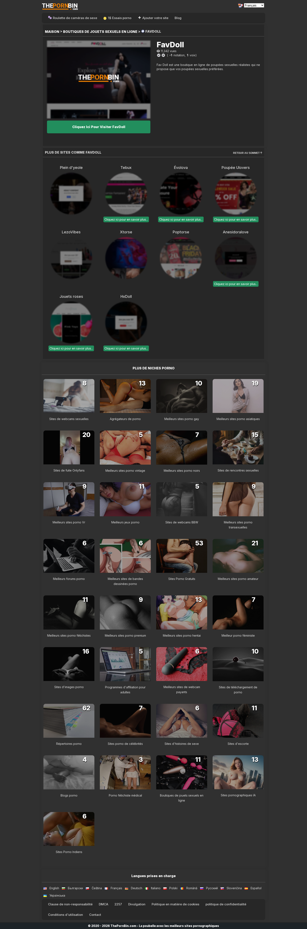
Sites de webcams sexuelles (69, 419)
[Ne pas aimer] (163, 55)
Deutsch (136, 888)
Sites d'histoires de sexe (182, 743)
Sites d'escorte (238, 743)
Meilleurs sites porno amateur (238, 579)
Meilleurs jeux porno (125, 522)
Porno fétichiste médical (125, 795)
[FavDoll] (98, 79)
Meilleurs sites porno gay (181, 419)
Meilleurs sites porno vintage (125, 470)
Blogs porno (69, 795)
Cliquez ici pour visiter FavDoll (98, 127)
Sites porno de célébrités (125, 743)
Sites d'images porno (69, 687)
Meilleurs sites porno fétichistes (69, 635)
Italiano (156, 888)
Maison (52, 32)
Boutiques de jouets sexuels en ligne (100, 32)
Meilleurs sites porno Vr (69, 522)
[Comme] (159, 55)
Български (75, 888)
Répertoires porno (69, 743)
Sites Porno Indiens (69, 852)
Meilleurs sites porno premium (125, 635)
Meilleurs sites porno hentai (182, 635)
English (54, 888)
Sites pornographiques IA (238, 795)
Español (256, 888)
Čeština (97, 888)
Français (116, 888)
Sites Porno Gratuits (181, 579)
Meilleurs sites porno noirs (182, 470)
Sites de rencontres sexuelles (238, 470)
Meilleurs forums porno (69, 579)
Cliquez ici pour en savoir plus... (126, 219)
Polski (173, 888)
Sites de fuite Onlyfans (69, 470)
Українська (57, 895)
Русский (212, 888)
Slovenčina (234, 888)
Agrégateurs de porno (125, 419)
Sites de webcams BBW (181, 522)
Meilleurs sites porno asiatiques (238, 419)
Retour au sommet (246, 153)
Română (191, 888)
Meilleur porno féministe (238, 635)
